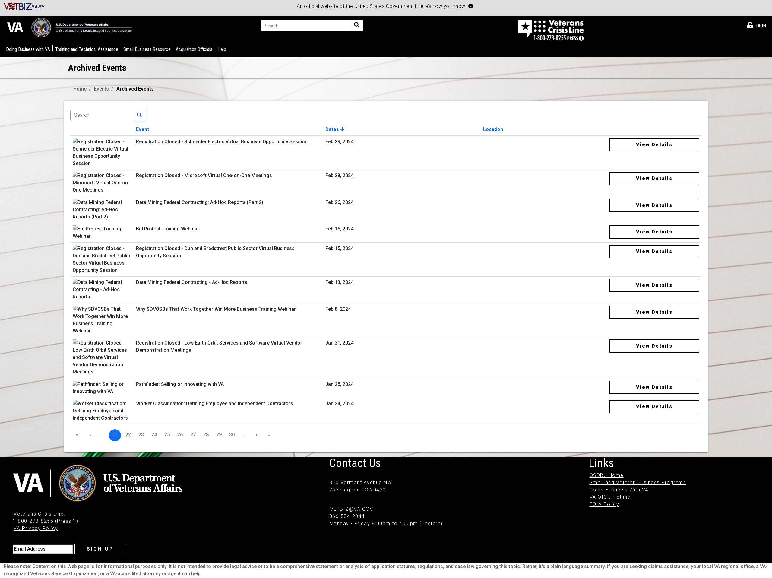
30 (232, 434)
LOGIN (759, 26)
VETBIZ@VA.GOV (351, 509)
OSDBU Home (607, 475)
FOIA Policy (604, 504)
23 (141, 434)
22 (128, 434)
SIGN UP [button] (100, 549)
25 (167, 434)
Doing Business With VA (619, 490)
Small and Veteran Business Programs (638, 482)
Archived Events (135, 89)
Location (493, 129)
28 (206, 434)
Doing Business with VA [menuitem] (28, 49)
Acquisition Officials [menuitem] (194, 49)
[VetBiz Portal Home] (24, 6)
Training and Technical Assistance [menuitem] (86, 49)
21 (115, 434)
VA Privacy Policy (36, 528)
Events (101, 89)
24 (154, 434)
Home (80, 89)
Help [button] (221, 49)
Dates (332, 129)
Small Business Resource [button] (147, 49)
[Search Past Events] (140, 115)
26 (180, 434)
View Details (654, 145)
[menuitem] (756, 24)
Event (142, 129)
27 (193, 434)
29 (219, 434)
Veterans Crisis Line (39, 514)
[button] (471, 6)
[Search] (356, 25)
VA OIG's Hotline (610, 497)
